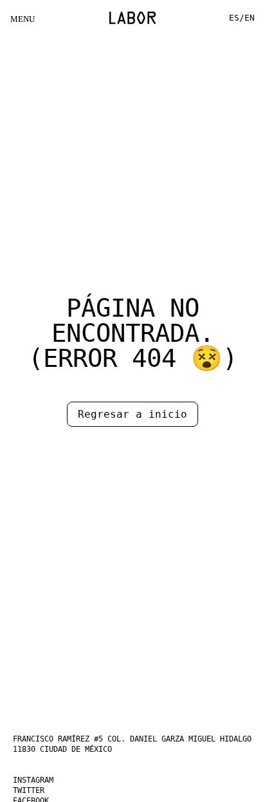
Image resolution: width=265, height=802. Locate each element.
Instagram (39, 780)
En (249, 18)
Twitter (33, 790)
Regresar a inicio (132, 414)
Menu (21, 19)
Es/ (234, 18)
